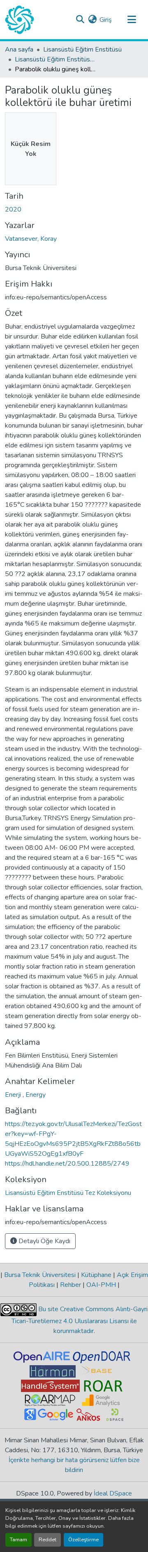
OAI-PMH (101, 1284)
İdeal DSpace (113, 1493)
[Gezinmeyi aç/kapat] (131, 20)
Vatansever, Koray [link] (31, 238)
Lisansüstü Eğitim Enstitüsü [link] (82, 49)
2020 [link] (13, 209)
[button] (19, 19)
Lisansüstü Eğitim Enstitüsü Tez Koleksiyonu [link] (56, 59)
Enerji (14, 1094)
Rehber (70, 1284)
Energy (35, 1094)
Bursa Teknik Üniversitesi (39, 1274)
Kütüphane (96, 1274)
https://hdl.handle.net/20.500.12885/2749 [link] (67, 1163)
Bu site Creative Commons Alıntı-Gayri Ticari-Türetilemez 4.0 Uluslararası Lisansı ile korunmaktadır (80, 1320)
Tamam (18, 1539)
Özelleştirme (83, 1539)
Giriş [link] (105, 19)
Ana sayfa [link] (19, 49)
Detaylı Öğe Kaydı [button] (43, 1241)
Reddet (47, 1539)
